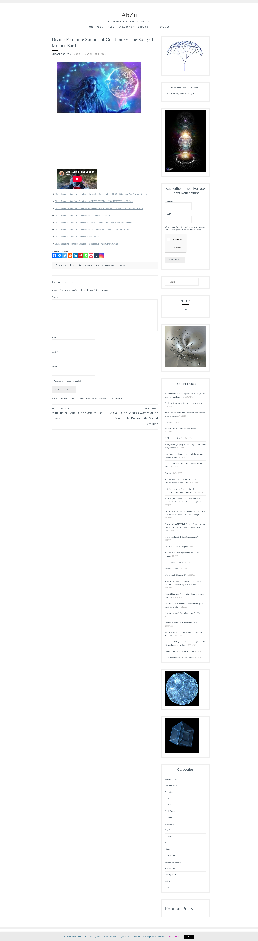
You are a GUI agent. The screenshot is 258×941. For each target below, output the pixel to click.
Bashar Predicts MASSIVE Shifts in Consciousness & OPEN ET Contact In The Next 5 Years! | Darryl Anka (185, 527)
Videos (167, 881)
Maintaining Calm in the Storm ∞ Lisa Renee (77, 413)
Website (55, 366)
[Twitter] (64, 255)
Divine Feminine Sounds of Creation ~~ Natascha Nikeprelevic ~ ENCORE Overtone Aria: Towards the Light (102, 194)
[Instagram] (101, 255)
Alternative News (171, 779)
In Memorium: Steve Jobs (174, 438)
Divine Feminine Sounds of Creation (111, 265)
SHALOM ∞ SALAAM (174, 562)
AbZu (129, 15)
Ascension (169, 792)
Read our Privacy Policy (191, 230)
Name (55, 338)
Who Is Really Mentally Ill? (175, 575)
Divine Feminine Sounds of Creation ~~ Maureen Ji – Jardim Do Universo (86, 244)
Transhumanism (171, 868)
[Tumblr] (96, 255)
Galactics (168, 837)
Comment (57, 297)
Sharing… (169, 473)
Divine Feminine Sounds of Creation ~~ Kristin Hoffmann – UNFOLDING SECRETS (92, 229)
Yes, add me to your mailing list (67, 381)
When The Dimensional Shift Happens (179, 658)
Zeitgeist (168, 887)
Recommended (170, 856)
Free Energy (169, 830)
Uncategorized (61, 54)
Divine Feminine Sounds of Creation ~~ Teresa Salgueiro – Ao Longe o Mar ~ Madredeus (93, 222)
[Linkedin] (75, 255)
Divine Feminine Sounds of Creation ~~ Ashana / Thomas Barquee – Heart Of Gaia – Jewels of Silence (99, 208)
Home (90, 27)
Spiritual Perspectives (173, 862)
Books (167, 798)
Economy (168, 817)
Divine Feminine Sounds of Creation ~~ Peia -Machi (77, 237)
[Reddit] (70, 255)
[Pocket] (91, 255)
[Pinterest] (80, 255)
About (101, 27)
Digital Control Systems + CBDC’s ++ (179, 651)
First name (169, 201)
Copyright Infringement (154, 27)
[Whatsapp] (85, 255)
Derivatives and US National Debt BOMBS (181, 623)
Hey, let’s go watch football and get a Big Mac (182, 613)
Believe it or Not (171, 569)
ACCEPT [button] (189, 937)
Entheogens (169, 824)
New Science (170, 843)
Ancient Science (171, 786)
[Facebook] (54, 255)
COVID (168, 805)
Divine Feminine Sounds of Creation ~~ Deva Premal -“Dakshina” (83, 215)
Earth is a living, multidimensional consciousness (183, 403)
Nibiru (167, 849)
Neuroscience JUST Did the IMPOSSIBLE (181, 429)
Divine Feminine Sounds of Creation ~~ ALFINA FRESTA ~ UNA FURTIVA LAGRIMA (94, 201)
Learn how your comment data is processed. (103, 398)
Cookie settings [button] (174, 936)
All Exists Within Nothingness (176, 546)
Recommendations (120, 27)
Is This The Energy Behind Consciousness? (181, 537)
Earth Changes (170, 811)
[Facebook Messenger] (59, 255)
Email (55, 352)
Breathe (168, 422)
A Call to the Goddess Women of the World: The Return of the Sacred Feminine (134, 416)
